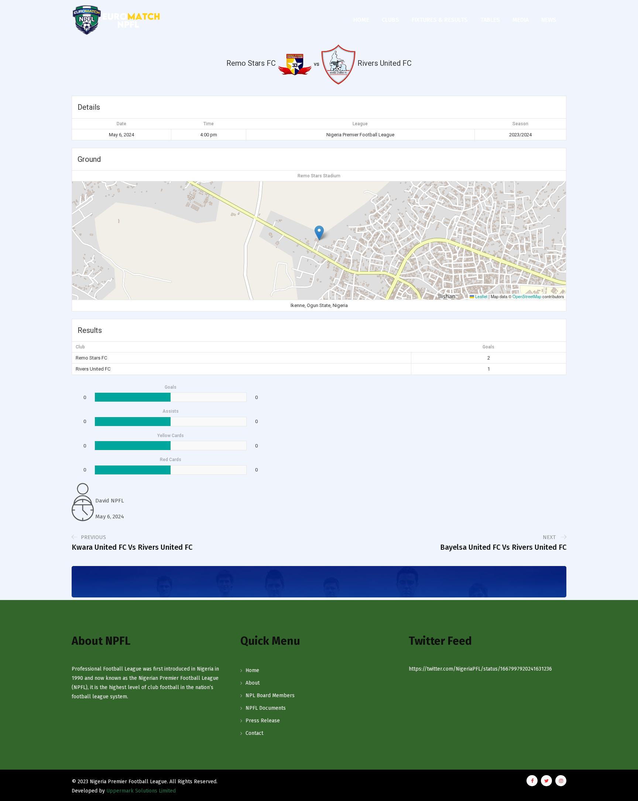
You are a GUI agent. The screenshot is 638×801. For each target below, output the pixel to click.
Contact (254, 733)
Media (520, 19)
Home (361, 19)
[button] (319, 233)
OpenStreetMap (526, 296)
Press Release (263, 721)
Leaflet (480, 296)
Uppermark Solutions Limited (141, 791)
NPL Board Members (270, 695)
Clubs (390, 19)
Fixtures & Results (440, 19)
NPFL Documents (266, 708)
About (253, 683)
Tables (490, 19)
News (548, 19)
